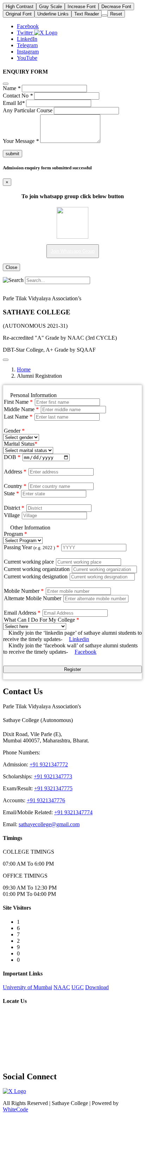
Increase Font (82, 6)
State (11, 493)
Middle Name (21, 409)
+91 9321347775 (53, 788)
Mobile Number (24, 591)
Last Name (18, 417)
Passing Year (31, 547)
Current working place (29, 562)
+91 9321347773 (53, 776)
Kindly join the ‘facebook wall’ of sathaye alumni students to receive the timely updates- (70, 648)
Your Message (21, 141)
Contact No (18, 96)
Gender (14, 431)
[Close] (5, 84)
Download (97, 987)
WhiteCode (15, 1109)
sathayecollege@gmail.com (49, 824)
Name (11, 88)
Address (15, 472)
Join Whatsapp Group (73, 251)
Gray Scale (50, 6)
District (14, 508)
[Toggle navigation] (5, 360)
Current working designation (36, 576)
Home (24, 369)
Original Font (19, 14)
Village (12, 515)
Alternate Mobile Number (33, 598)
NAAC (61, 987)
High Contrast (19, 6)
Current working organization (37, 569)
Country (15, 486)
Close (11, 267)
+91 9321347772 (49, 764)
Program (15, 534)
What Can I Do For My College (41, 620)
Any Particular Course (27, 110)
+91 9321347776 (46, 800)
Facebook (85, 652)
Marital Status (20, 444)
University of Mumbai (27, 987)
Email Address (22, 613)
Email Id (14, 103)
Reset (116, 14)
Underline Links (53, 14)
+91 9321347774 (73, 812)
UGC (77, 987)
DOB (12, 457)
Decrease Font (116, 6)
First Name (18, 402)
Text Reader (86, 14)
